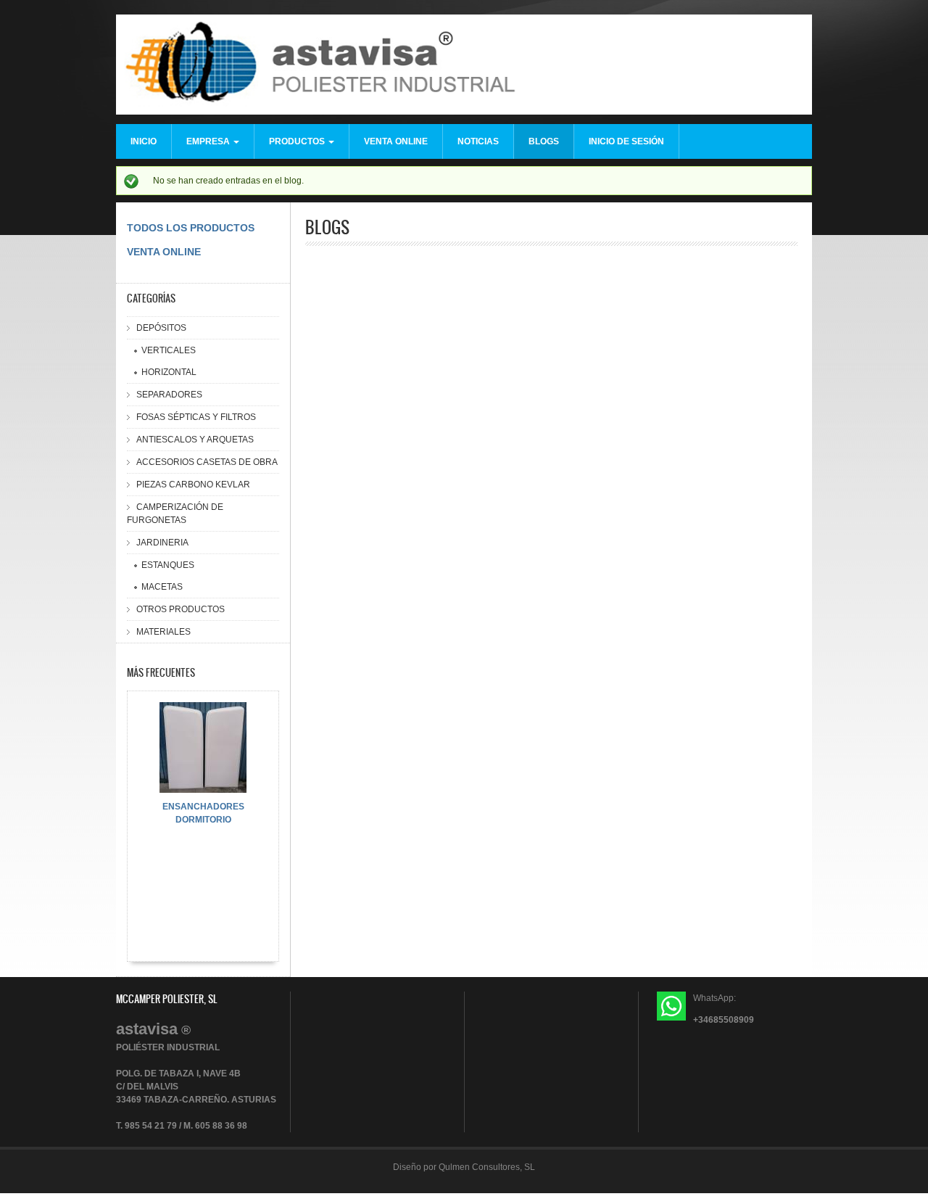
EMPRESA (209, 141)
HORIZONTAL (168, 372)
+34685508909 (723, 1020)
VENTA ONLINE (396, 141)
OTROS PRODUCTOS (180, 609)
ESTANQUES (167, 565)
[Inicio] (464, 66)
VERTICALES (168, 350)
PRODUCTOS (298, 141)
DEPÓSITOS (161, 328)
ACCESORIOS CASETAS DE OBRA (207, 462)
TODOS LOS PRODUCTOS (190, 228)
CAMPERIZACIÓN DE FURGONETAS (175, 513)
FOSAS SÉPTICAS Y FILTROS (196, 417)
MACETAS (162, 587)
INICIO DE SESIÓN (626, 141)
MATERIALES (163, 632)
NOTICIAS (478, 141)
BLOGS (544, 141)
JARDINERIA (162, 542)
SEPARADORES (169, 395)
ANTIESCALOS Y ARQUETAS (195, 439)
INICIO (143, 141)
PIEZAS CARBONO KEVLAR (193, 484)
